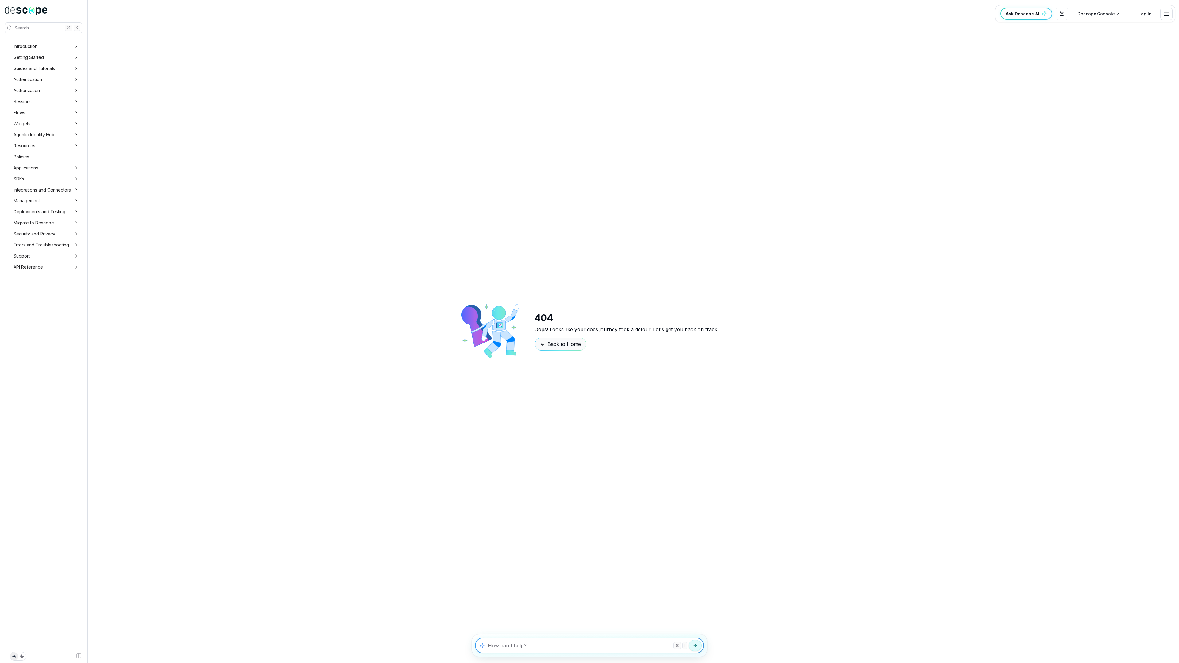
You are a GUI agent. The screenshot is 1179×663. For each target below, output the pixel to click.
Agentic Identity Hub (34, 134)
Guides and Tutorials (34, 68)
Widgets (22, 123)
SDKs (19, 178)
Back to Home (564, 344)
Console (1096, 13)
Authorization (27, 90)
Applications (26, 167)
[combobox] (1062, 14)
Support (22, 255)
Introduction (25, 46)
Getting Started (29, 57)
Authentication (28, 79)
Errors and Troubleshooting (41, 244)
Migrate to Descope (34, 222)
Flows (19, 112)
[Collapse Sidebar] (79, 656)
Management (27, 200)
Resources (24, 145)
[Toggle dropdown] (1166, 14)
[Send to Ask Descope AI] (695, 645)
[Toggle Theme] (18, 656)
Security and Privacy (34, 233)
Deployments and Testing (39, 211)
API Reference (28, 266)
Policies (21, 156)
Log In (1145, 13)
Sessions (23, 101)
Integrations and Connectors (42, 189)
